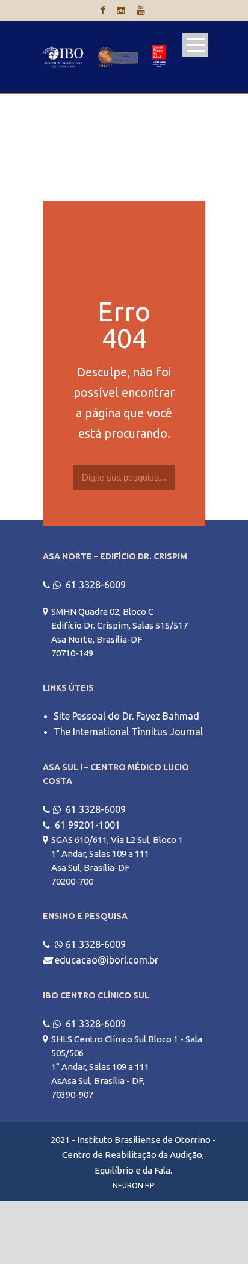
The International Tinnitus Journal (128, 731)
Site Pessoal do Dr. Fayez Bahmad (126, 716)
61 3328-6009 (96, 584)
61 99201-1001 (87, 825)
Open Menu (195, 45)
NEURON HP (133, 1185)
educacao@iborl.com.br (106, 959)
